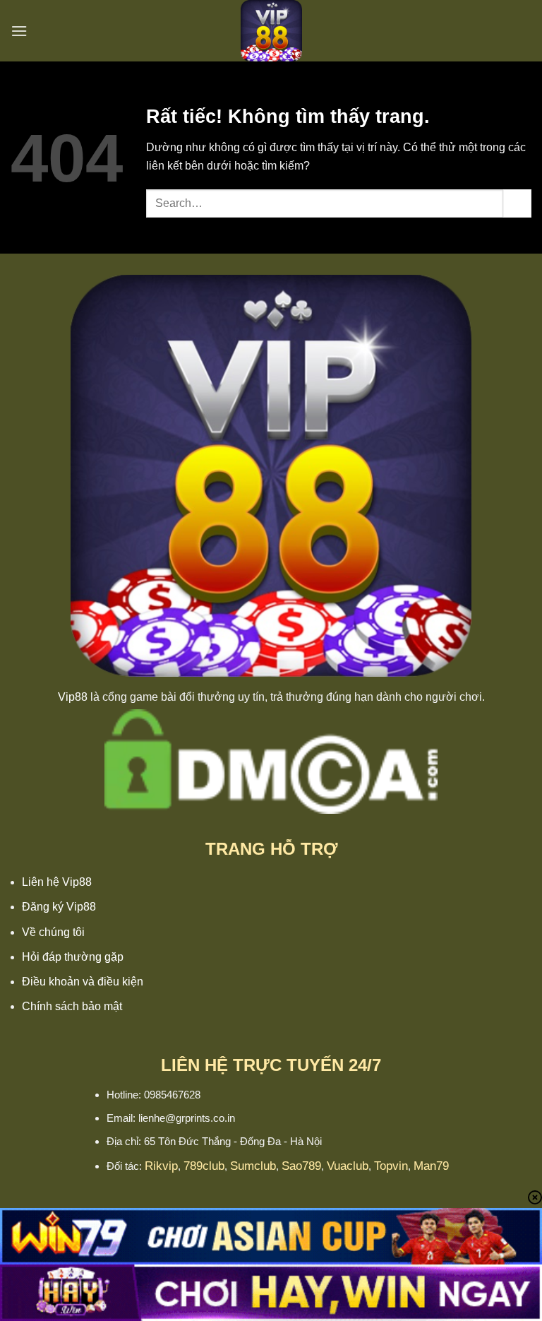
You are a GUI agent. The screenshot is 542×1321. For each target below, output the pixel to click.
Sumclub (253, 1166)
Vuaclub (347, 1166)
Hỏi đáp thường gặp (73, 957)
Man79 (431, 1166)
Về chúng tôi (53, 932)
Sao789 (301, 1166)
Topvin (391, 1166)
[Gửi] (517, 203)
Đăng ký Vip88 (59, 907)
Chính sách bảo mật (72, 1006)
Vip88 (73, 697)
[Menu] (19, 30)
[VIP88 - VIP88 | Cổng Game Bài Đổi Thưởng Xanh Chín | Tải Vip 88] (271, 30)
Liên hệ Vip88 (57, 882)
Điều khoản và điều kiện (82, 982)
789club (203, 1166)
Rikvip (161, 1166)
